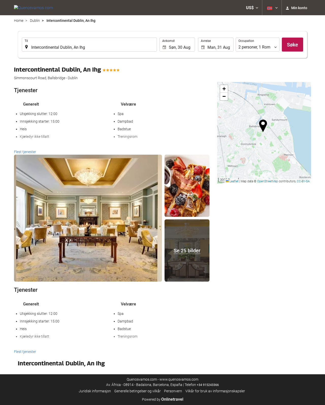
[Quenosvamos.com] (33, 7)
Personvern (173, 391)
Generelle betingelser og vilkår (137, 391)
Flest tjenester (25, 152)
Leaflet (233, 181)
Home (18, 21)
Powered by (162, 399)
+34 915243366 (208, 385)
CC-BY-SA (303, 181)
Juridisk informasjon (95, 391)
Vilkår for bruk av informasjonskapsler (215, 391)
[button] (252, 7)
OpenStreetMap (267, 181)
